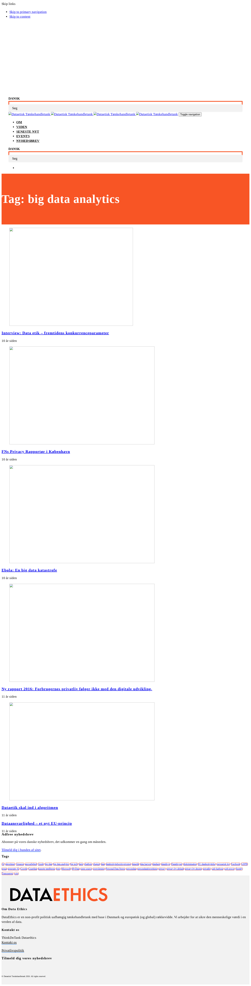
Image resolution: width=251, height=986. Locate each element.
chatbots (88, 864)
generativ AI (13, 868)
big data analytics (61, 864)
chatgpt (96, 864)
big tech (74, 864)
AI (3, 864)
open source (86, 868)
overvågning (99, 868)
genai (4, 868)
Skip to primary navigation (28, 12)
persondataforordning (147, 868)
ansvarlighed (31, 864)
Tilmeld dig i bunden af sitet (21, 850)
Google (23, 868)
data (103, 864)
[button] (14, 98)
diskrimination (190, 864)
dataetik (135, 864)
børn (81, 864)
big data (48, 864)
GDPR (244, 864)
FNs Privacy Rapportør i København (36, 451)
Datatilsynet (176, 864)
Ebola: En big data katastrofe (29, 570)
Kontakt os (9, 942)
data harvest (145, 864)
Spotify (239, 868)
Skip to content (19, 16)
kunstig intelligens (46, 868)
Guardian (32, 868)
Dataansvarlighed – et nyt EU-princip (37, 823)
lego (58, 868)
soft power (230, 868)
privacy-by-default (175, 868)
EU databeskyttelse (207, 864)
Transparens (7, 873)
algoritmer (10, 864)
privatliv (207, 868)
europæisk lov (223, 864)
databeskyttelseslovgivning (118, 864)
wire (16, 873)
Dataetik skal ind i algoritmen (30, 807)
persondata (131, 868)
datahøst (156, 864)
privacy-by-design (193, 868)
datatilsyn (165, 864)
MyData (75, 868)
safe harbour (217, 868)
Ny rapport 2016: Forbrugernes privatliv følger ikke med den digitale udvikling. (77, 689)
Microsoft (66, 868)
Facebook (235, 864)
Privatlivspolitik (13, 950)
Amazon (20, 864)
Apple (41, 864)
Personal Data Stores (115, 868)
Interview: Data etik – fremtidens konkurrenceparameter (55, 333)
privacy (162, 868)
